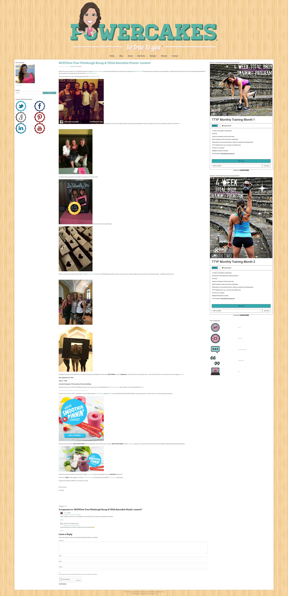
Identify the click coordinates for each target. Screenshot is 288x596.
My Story (141, 56)
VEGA (111, 393)
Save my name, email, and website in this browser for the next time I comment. (78, 574)
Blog (121, 56)
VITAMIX (85, 477)
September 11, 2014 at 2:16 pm (71, 525)
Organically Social (91, 73)
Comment (61, 540)
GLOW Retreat (100, 393)
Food (239, 327)
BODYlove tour (138, 71)
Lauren (65, 512)
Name (60, 555)
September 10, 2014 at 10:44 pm (72, 514)
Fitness (164, 56)
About (130, 56)
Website (61, 566)
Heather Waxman (97, 71)
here (181, 374)
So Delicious (113, 477)
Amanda (90, 76)
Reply (61, 519)
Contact (175, 56)
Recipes (153, 56)
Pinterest (131, 444)
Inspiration (241, 360)
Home (112, 56)
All (239, 371)
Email (60, 561)
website (90, 474)
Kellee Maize (91, 274)
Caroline (96, 76)
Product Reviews (242, 349)
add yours (79, 66)
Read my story (19, 85)
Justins (91, 477)
